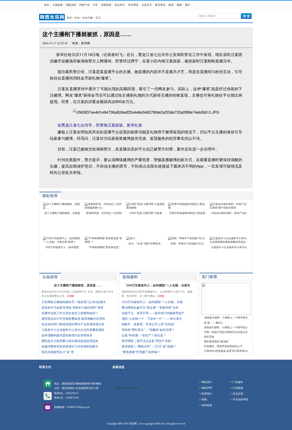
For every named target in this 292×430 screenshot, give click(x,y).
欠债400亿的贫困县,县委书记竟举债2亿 (226, 350)
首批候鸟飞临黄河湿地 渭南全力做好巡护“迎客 (72, 307)
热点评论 (120, 4)
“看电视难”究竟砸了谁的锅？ (141, 352)
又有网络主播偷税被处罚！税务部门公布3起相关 (73, 302)
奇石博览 (133, 4)
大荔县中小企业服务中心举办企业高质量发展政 (72, 329)
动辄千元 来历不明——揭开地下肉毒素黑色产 (153, 313)
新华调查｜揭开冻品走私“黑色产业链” (147, 341)
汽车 (95, 4)
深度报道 (106, 4)
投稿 (204, 399)
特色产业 (84, 4)
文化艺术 (147, 4)
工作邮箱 (238, 387)
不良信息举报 (240, 399)
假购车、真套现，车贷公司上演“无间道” (148, 324)
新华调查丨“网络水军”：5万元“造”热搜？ (149, 346)
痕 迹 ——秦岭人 (213, 322)
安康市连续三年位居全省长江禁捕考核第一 (69, 313)
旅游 (171, 4)
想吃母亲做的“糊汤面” (216, 341)
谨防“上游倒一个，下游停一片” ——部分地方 (152, 318)
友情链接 (207, 405)
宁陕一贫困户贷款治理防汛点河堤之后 (226, 332)
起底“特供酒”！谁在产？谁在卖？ (144, 335)
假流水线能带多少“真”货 (57, 352)
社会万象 (88, 17)
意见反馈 (238, 393)
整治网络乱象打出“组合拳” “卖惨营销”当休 (150, 307)
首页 (46, 4)
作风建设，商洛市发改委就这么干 (223, 346)
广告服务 (238, 382)
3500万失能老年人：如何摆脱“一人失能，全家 (152, 302)
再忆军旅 (209, 336)
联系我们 (207, 393)
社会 (77, 17)
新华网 (85, 43)
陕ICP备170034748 (127, 388)
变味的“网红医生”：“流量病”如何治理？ (148, 329)
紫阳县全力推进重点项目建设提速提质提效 (69, 341)
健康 (179, 4)
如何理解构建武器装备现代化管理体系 (66, 335)
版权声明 (207, 387)
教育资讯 (160, 4)
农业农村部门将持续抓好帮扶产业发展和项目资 (72, 324)
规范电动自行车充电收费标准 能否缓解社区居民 (73, 318)
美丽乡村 (71, 4)
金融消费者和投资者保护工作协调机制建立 (69, 346)
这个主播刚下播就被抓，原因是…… (78, 285)
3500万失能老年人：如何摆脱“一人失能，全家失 (158, 285)
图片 (187, 4)
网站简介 (207, 382)
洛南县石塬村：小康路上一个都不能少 (226, 327)
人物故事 (57, 4)
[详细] (70, 296)
